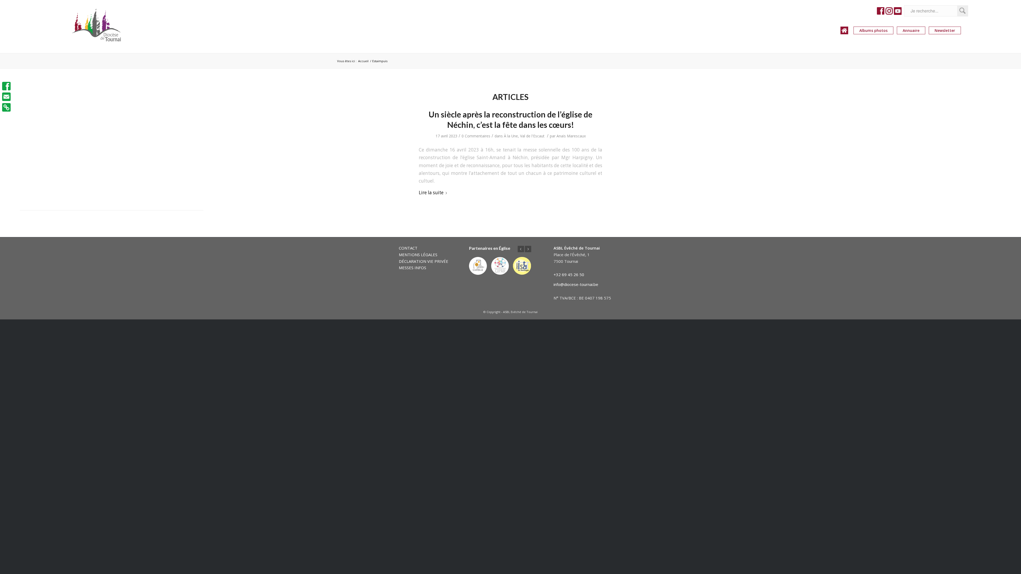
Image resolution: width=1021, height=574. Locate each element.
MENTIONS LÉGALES (418, 254)
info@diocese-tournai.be (576, 284)
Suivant (528, 249)
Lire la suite (431, 192)
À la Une (511, 135)
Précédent (521, 249)
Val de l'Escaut (532, 135)
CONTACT (408, 248)
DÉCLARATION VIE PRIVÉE (423, 261)
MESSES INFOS (412, 267)
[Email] (6, 96)
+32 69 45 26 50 (569, 274)
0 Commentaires (476, 135)
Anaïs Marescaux (571, 135)
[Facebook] (6, 86)
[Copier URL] (6, 107)
